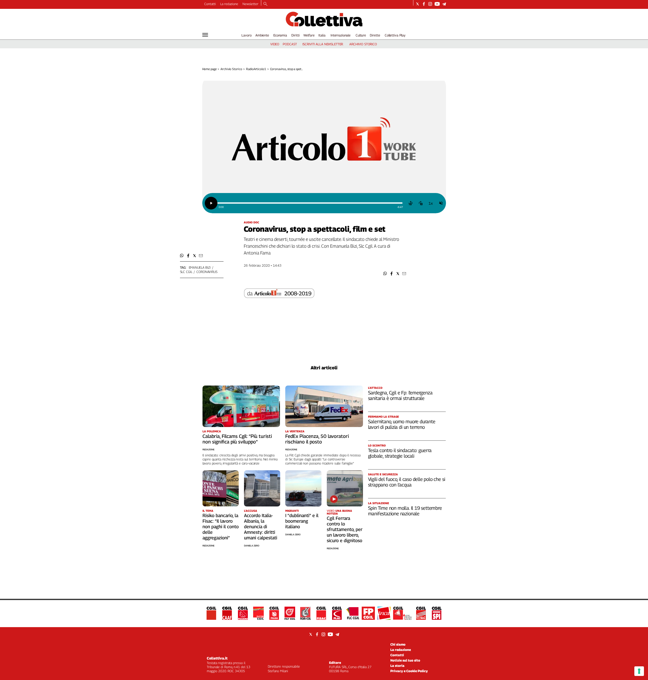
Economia (280, 35)
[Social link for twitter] (417, 4)
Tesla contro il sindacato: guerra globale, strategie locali (400, 453)
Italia (321, 35)
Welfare (308, 35)
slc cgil (186, 272)
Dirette (375, 35)
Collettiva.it (217, 658)
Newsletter (250, 4)
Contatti (210, 4)
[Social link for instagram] (430, 4)
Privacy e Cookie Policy (409, 671)
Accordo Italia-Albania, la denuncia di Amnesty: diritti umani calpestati (260, 526)
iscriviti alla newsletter (322, 44)
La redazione (229, 4)
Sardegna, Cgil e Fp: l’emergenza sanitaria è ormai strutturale (400, 395)
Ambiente (262, 35)
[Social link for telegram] (444, 4)
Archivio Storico (231, 69)
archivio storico (363, 44)
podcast (290, 44)
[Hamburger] (205, 35)
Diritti (295, 35)
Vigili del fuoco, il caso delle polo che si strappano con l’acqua (406, 481)
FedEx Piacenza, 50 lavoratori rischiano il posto (317, 438)
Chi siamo (398, 644)
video (274, 44)
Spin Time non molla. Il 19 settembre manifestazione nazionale (405, 510)
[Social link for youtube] (437, 4)
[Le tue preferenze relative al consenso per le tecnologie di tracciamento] (639, 671)
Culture (361, 35)
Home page (209, 69)
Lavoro (246, 35)
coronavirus (206, 272)
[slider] (309, 203)
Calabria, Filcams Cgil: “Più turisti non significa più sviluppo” (237, 438)
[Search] (265, 4)
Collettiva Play (395, 35)
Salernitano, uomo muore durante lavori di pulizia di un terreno (401, 424)
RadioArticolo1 (256, 69)
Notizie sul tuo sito (405, 660)
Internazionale (341, 35)
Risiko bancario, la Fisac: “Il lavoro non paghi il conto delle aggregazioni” (220, 526)
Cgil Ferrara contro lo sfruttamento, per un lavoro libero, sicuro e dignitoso (344, 529)
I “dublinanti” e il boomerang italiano (301, 521)
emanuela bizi (200, 267)
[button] (385, 273)
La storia (397, 666)
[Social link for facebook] (424, 4)
